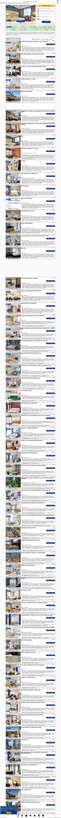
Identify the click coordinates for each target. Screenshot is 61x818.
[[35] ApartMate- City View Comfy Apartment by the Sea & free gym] (13, 495)
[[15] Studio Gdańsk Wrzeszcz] (13, 228)
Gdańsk (7, 42)
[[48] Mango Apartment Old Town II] (13, 657)
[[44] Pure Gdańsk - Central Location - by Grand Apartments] (13, 608)
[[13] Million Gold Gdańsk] (13, 203)
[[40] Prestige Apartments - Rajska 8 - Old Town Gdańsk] (13, 558)
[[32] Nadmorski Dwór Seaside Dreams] (13, 458)
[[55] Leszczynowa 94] (13, 745)
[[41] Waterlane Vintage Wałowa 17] (13, 570)
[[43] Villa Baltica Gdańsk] (13, 595)
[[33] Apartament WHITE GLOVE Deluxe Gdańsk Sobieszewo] (13, 470)
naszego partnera (48, 338)
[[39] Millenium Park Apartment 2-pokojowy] (13, 545)
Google (2, 807)
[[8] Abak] (13, 141)
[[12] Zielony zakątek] (13, 191)
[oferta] (9, 51)
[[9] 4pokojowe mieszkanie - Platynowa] (13, 153)
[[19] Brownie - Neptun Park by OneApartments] (13, 296)
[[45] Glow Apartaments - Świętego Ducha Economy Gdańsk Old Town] (13, 620)
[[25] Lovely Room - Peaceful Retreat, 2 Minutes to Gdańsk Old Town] (13, 371)
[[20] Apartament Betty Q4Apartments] (13, 308)
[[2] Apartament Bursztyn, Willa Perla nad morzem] (13, 59)
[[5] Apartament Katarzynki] (13, 96)
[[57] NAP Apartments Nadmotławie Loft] (13, 770)
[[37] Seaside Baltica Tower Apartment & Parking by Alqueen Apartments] (13, 520)
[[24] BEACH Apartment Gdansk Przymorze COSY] (13, 358)
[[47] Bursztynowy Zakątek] (13, 645)
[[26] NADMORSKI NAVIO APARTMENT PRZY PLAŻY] (13, 383)
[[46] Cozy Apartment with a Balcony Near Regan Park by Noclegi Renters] (13, 633)
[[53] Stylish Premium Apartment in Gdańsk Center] (13, 720)
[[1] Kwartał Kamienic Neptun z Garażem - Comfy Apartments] (13, 47)
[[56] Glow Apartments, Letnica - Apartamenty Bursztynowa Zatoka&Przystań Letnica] (13, 757)
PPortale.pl (4, 817)
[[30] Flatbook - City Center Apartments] (13, 433)
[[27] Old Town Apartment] (13, 396)
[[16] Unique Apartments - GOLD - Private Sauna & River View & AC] (13, 241)
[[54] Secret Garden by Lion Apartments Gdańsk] (13, 732)
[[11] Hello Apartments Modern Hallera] (13, 178)
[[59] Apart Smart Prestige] (13, 795)
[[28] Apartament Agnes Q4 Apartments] (13, 408)
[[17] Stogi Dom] (13, 253)
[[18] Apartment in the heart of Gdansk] (13, 283)
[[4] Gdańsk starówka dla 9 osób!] (13, 84)
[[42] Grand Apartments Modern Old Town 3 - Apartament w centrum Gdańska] (13, 583)
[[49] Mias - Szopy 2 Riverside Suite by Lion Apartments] (13, 670)
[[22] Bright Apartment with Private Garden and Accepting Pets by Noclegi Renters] (13, 333)
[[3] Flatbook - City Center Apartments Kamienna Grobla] (13, 71)
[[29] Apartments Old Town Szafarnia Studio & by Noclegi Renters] (13, 420)
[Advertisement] (30, 268)
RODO (6, 811)
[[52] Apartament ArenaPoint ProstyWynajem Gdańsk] (13, 707)
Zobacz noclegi (50, 44)
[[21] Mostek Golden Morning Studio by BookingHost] (13, 321)
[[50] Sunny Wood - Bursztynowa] (13, 682)
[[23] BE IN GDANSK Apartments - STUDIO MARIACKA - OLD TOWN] (13, 346)
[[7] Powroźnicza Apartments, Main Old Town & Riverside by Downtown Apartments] (13, 128)
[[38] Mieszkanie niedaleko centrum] (13, 533)
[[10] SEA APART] (13, 166)
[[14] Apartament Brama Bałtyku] (13, 216)
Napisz (60, 817)
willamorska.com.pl (30, 1)
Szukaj (46, 21)
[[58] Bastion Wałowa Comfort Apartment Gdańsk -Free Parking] (13, 782)
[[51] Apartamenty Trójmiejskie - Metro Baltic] (13, 695)
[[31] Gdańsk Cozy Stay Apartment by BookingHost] (13, 445)
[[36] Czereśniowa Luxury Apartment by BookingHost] (13, 508)
